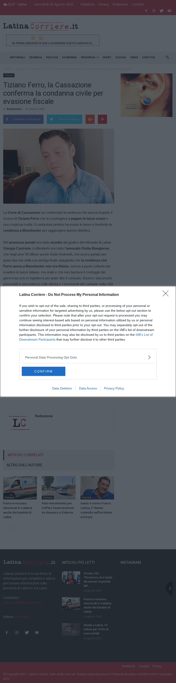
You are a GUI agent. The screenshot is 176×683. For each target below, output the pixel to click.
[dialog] (88, 341)
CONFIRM (43, 371)
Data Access (88, 388)
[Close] (167, 295)
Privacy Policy (114, 388)
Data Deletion (62, 388)
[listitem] (88, 357)
